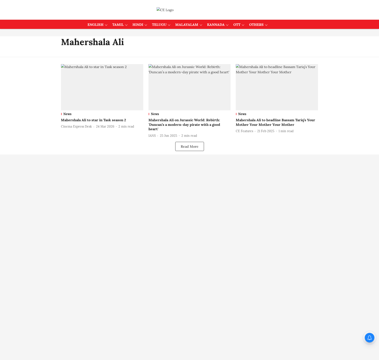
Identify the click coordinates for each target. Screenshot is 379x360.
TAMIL (118, 24)
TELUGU (159, 24)
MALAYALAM (186, 24)
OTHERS (256, 24)
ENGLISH (96, 24)
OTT (236, 24)
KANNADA (216, 24)
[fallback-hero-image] (102, 87)
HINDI (137, 24)
